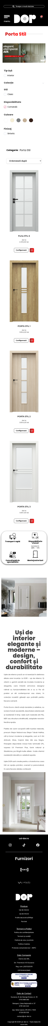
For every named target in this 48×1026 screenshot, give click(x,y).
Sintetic (11, 133)
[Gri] (19, 120)
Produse (24, 906)
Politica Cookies (24, 944)
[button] (7, 16)
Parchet (24, 921)
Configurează (21, 250)
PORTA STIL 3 (24, 506)
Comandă (12, 107)
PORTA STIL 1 (24, 326)
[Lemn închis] (31, 120)
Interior (10, 75)
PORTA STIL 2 (24, 416)
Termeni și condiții (24, 936)
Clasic (10, 94)
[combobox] (24, 6)
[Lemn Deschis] (25, 120)
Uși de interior (24, 910)
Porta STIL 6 (24, 236)
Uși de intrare (24, 914)
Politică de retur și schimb (24, 940)
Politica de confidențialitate (24, 932)
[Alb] (6, 120)
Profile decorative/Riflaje (24, 918)
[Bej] (12, 120)
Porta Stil (15, 34)
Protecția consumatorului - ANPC (24, 948)
